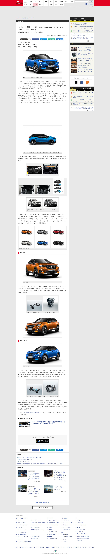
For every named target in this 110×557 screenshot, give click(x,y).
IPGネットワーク (79, 531)
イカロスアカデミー (67, 529)
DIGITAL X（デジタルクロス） (37, 529)
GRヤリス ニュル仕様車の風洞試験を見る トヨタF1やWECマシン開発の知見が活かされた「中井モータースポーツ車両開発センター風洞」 (83, 28)
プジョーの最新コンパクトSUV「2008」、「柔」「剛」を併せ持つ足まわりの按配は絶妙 (33, 476)
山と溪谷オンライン (53, 531)
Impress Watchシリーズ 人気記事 (82, 88)
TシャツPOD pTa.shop (82, 533)
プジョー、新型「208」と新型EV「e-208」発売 (60, 487)
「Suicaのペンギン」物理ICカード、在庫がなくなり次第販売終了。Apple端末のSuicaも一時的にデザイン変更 (83, 108)
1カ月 (91, 20)
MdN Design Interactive (68, 536)
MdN (62, 532)
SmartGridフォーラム (36, 520)
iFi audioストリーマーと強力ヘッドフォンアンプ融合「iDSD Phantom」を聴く (85, 49)
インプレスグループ (76, 547)
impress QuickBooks (81, 525)
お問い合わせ (32, 547)
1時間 (73, 20)
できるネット (20, 539)
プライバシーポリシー (60, 547)
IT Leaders (20, 527)
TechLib (65, 541)
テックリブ (63, 539)
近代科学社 (49, 536)
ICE (76, 518)
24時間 (78, 20)
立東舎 (50, 527)
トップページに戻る (42, 508)
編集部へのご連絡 (50, 547)
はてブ (44, 39)
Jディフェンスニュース (68, 522)
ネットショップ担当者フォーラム (38, 522)
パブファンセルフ (81, 529)
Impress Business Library (36, 525)
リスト (29, 39)
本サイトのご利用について (21, 547)
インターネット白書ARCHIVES (24, 541)
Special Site (77, 44)
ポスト (25, 39)
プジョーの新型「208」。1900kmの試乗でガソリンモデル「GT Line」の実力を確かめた (34, 491)
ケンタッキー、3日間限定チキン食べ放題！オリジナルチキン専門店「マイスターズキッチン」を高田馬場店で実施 (83, 101)
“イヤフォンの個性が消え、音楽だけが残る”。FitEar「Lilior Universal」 (85, 65)
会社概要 (69, 547)
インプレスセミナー (35, 527)
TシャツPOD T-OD (53, 525)
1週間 (85, 20)
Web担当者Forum (21, 522)
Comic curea (80, 522)
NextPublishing (34, 538)
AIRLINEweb (66, 520)
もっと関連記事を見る (41, 502)
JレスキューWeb (66, 527)
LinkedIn (61, 39)
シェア (36, 39)
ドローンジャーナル (22, 529)
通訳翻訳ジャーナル (67, 525)
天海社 (78, 520)
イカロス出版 (64, 518)
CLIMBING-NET (52, 534)
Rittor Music (50, 518)
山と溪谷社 (49, 529)
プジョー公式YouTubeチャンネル (33, 412)
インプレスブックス (35, 536)
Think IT (19, 520)
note (53, 39)
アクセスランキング (79, 18)
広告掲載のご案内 (40, 547)
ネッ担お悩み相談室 (22, 532)
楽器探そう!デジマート (54, 522)
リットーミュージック (54, 520)
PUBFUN (78, 527)
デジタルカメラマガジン (23, 536)
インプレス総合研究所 (22, 525)
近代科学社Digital (53, 538)
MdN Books (65, 534)
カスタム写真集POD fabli (83, 536)
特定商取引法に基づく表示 (88, 547)
